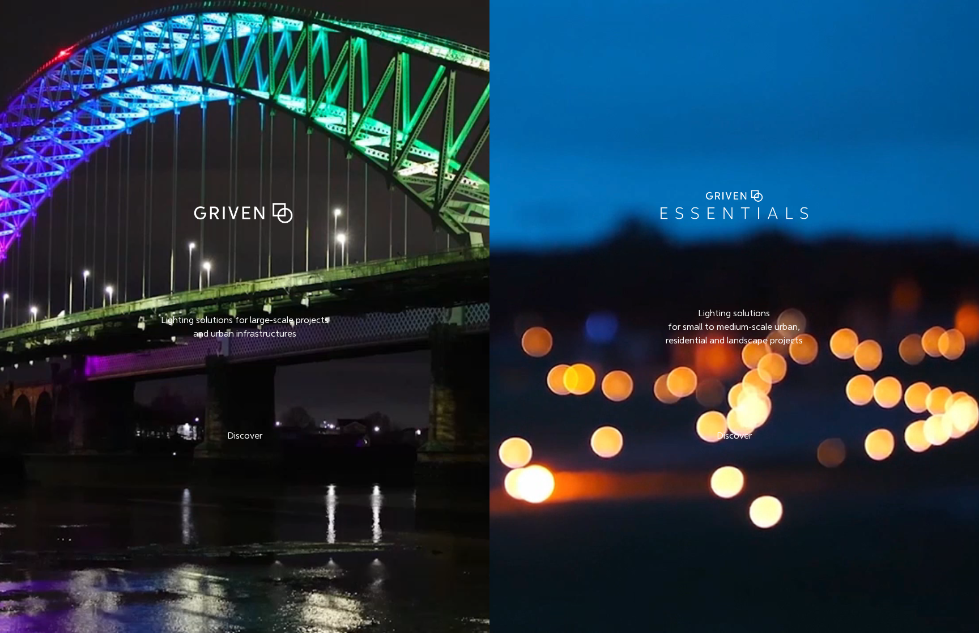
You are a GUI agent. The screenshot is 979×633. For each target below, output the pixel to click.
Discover (244, 436)
